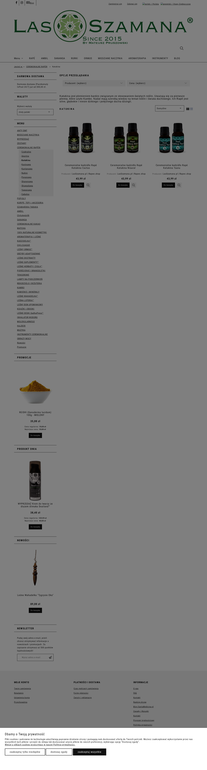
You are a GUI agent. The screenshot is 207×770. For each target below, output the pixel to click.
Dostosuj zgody (59, 751)
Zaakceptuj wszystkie (89, 751)
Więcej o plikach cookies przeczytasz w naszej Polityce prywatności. (40, 744)
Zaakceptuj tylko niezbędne (25, 751)
